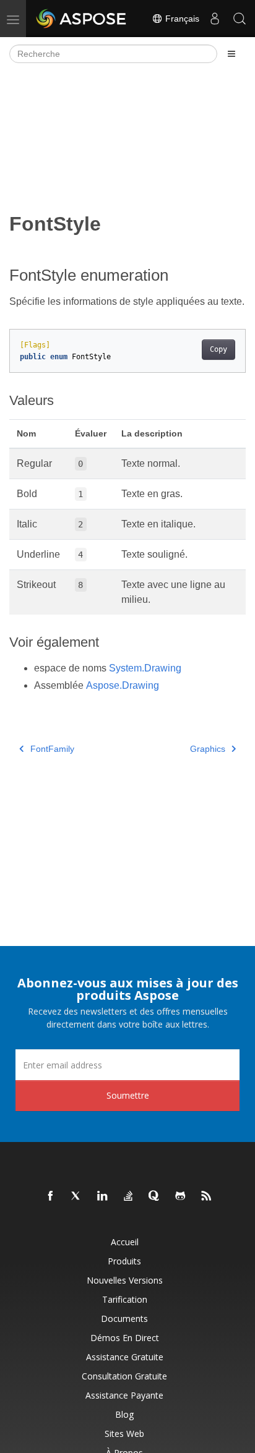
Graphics (207, 749)
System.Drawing (145, 668)
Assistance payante (124, 1395)
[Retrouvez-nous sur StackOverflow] (129, 1196)
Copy (218, 349)
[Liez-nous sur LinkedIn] (103, 1196)
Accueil (125, 1242)
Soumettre (127, 1095)
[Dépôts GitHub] (181, 1196)
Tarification (124, 1299)
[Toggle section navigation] (231, 54)
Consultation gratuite (124, 1376)
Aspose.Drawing (122, 685)
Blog (124, 1414)
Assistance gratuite (124, 1357)
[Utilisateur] (214, 18)
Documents (124, 1318)
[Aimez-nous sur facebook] (51, 1196)
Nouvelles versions (125, 1280)
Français (181, 18)
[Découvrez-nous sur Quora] (155, 1196)
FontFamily (52, 749)
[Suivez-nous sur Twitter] (77, 1196)
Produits (124, 1261)
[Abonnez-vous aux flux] (207, 1196)
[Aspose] (81, 18)
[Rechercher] (239, 18)
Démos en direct (124, 1338)
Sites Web (124, 1433)
